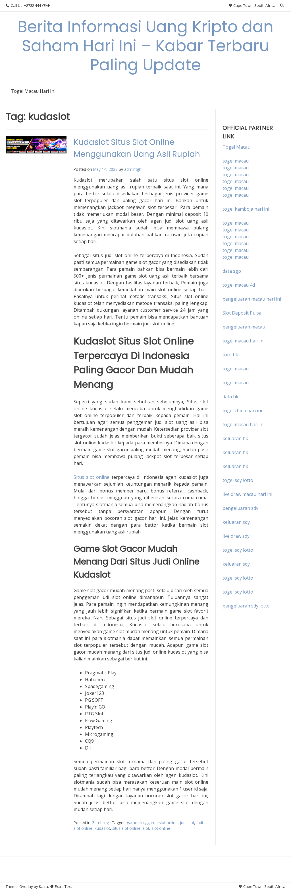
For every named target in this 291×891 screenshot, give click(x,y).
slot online (160, 828)
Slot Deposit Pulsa (242, 313)
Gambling (100, 822)
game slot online (162, 822)
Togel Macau (236, 147)
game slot (136, 822)
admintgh (132, 169)
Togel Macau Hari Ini (33, 91)
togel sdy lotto (238, 550)
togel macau (236, 168)
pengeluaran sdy (240, 508)
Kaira (43, 886)
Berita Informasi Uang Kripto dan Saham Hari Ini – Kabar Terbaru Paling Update (145, 45)
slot (146, 828)
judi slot (187, 822)
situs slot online (126, 828)
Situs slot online (92, 477)
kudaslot (102, 828)
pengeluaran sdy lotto (246, 606)
